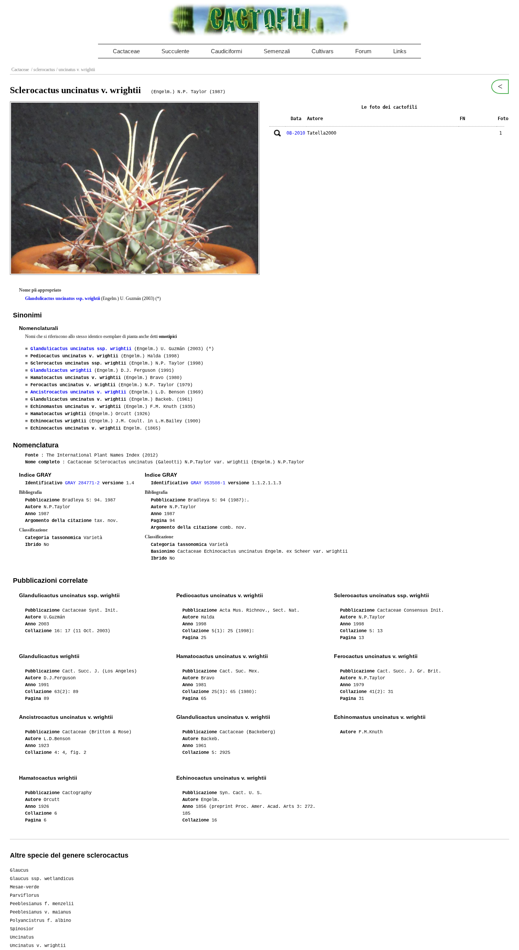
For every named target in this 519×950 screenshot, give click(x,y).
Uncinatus (22, 937)
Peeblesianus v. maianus (40, 912)
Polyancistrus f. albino (40, 920)
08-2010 (295, 133)
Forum (363, 51)
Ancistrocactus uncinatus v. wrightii (78, 392)
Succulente (175, 51)
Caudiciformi (226, 51)
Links (400, 51)
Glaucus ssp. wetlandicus (42, 879)
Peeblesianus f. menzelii (42, 904)
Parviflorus (24, 895)
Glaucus (19, 870)
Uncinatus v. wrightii (38, 945)
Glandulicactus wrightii (61, 370)
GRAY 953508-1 (209, 483)
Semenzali (277, 51)
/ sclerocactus (42, 69)
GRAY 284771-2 (83, 483)
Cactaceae (126, 51)
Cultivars (323, 51)
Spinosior (22, 929)
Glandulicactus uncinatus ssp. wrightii (62, 298)
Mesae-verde (24, 887)
